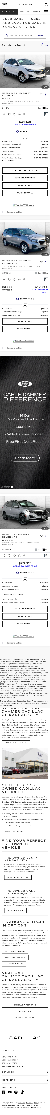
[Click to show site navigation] (45, 11)
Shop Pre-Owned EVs (18, 877)
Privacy (36, 1103)
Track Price (27, 131)
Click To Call (25, 193)
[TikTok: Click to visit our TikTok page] (24, 1092)
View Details (25, 185)
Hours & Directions (25, 1018)
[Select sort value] (46, 45)
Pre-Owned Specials (15, 957)
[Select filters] (41, 45)
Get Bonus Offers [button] (25, 178)
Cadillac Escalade (12, 733)
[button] (9, 12)
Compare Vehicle (14, 212)
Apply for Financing (15, 951)
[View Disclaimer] (24, 114)
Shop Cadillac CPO (14, 832)
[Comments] (46, 114)
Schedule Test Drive (12, 1066)
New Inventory (9, 1057)
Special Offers (10, 1063)
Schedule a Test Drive (16, 743)
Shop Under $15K (15, 910)
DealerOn (21, 1103)
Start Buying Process (25, 170)
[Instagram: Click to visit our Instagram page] (17, 1092)
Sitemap (29, 1103)
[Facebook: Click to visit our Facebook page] (4, 1092)
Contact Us (25, 1011)
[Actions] (45, 94)
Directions (24, 11)
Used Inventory (10, 1060)
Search (40, 35)
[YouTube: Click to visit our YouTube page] (11, 1092)
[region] (25, 152)
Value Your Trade (14, 964)
